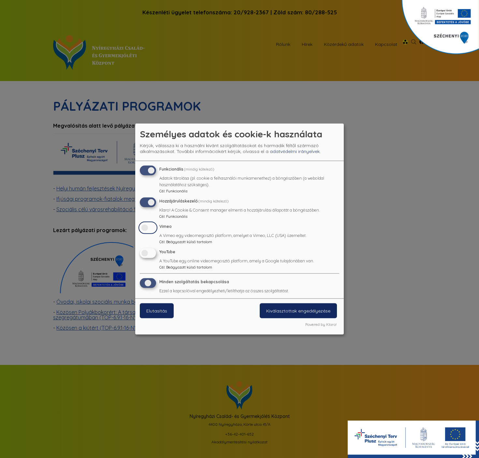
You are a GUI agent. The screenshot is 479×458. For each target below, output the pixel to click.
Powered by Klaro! (321, 324)
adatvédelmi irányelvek (295, 151)
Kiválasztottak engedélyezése (298, 311)
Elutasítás (156, 311)
